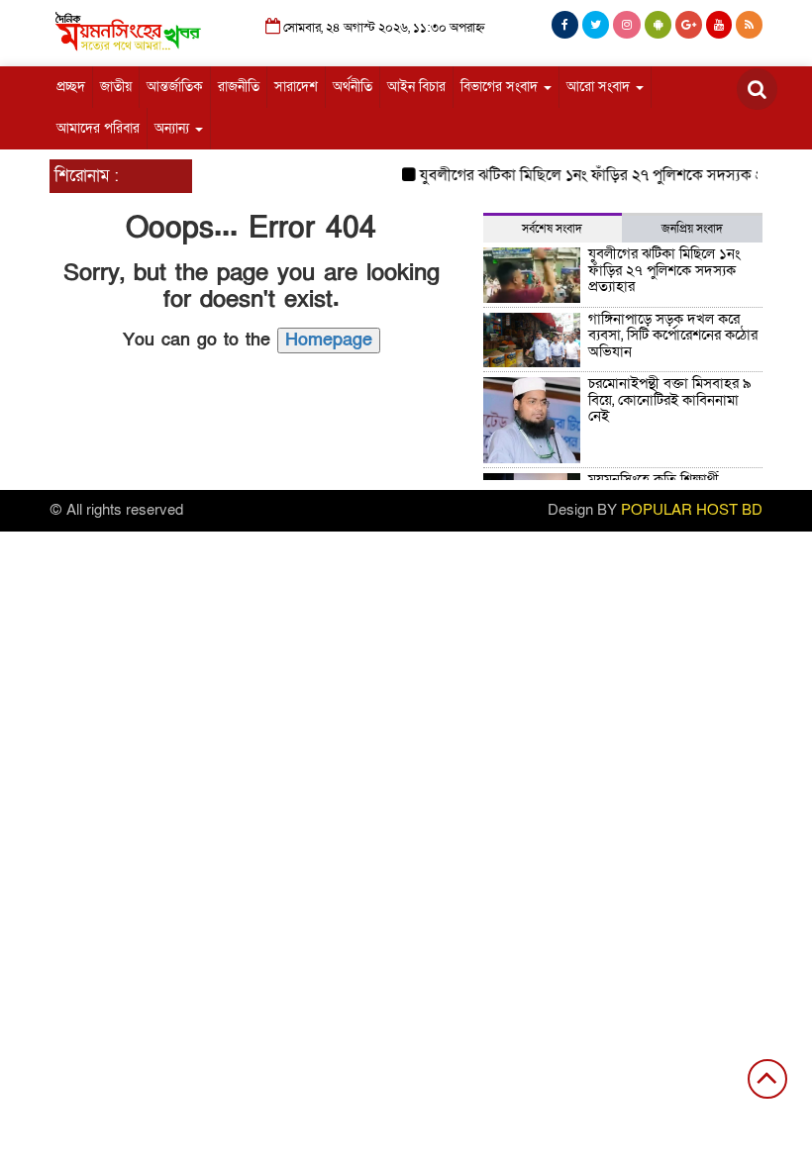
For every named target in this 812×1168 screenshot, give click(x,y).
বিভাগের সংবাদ (501, 86)
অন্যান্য (173, 128)
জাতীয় (116, 86)
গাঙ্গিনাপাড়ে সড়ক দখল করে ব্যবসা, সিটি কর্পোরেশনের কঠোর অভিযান (673, 335)
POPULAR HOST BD (691, 510)
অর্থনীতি (352, 86)
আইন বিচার (416, 86)
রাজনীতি (238, 86)
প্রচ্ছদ (70, 86)
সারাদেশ (296, 86)
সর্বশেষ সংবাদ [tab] (552, 229)
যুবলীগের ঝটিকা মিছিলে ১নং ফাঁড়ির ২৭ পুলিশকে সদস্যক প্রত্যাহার (605, 175)
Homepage (328, 340)
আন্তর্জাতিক (175, 86)
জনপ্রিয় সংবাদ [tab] (692, 229)
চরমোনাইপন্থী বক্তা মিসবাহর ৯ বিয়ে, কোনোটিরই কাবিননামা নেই (670, 399)
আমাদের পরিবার (98, 128)
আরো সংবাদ (600, 86)
